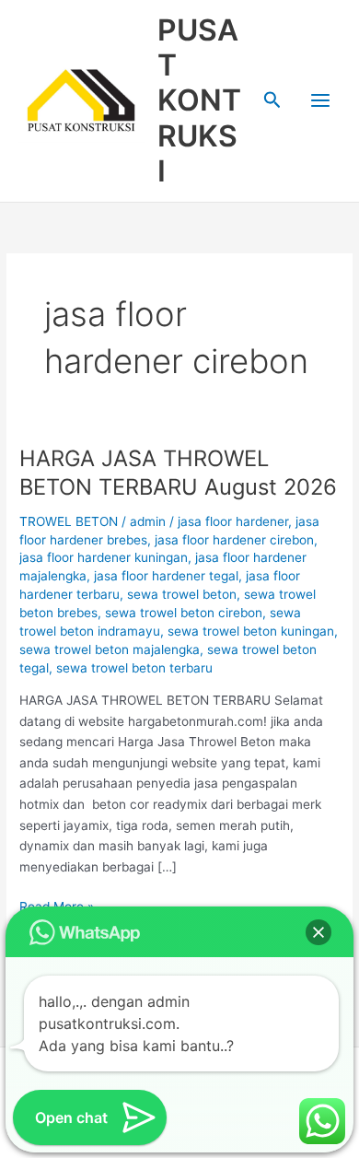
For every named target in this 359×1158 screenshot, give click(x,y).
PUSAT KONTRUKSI (199, 100)
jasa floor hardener (233, 521)
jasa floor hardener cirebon (234, 539)
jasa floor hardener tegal (166, 575)
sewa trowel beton (182, 594)
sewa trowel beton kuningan (251, 631)
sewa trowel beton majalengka (109, 649)
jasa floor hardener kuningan (103, 557)
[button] (272, 100)
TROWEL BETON (68, 521)
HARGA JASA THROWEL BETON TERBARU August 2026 (178, 472)
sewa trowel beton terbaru (134, 668)
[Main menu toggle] (321, 101)
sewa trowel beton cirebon (183, 612)
